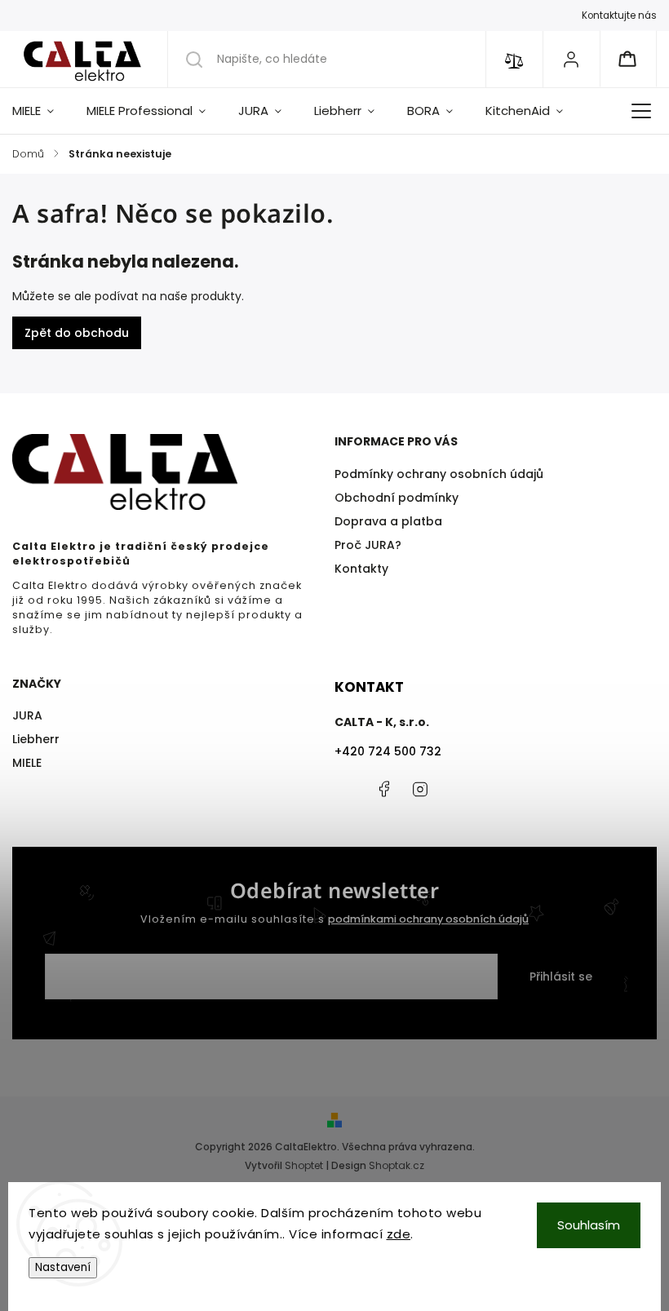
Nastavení (63, 1267)
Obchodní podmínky (396, 497)
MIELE (27, 763)
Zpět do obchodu (76, 333)
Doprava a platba (388, 521)
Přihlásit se (560, 976)
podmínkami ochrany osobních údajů (428, 919)
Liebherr (36, 739)
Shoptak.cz (396, 1165)
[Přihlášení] (571, 59)
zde (399, 1233)
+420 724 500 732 (387, 751)
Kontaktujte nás (619, 15)
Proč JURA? (367, 545)
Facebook (383, 789)
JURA (27, 715)
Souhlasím (588, 1224)
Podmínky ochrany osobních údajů (438, 474)
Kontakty (361, 568)
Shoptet (304, 1165)
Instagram (420, 789)
